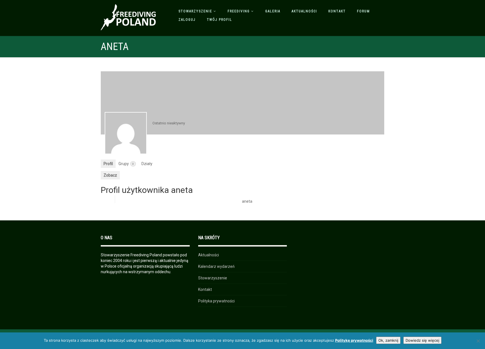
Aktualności (304, 11)
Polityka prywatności (216, 301)
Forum (363, 11)
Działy (146, 163)
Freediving (239, 11)
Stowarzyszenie (195, 11)
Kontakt (337, 11)
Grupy (126, 163)
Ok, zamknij (388, 340)
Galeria (272, 11)
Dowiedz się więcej (422, 340)
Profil (108, 163)
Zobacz (110, 175)
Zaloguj (187, 20)
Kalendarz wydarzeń (216, 266)
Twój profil (219, 20)
